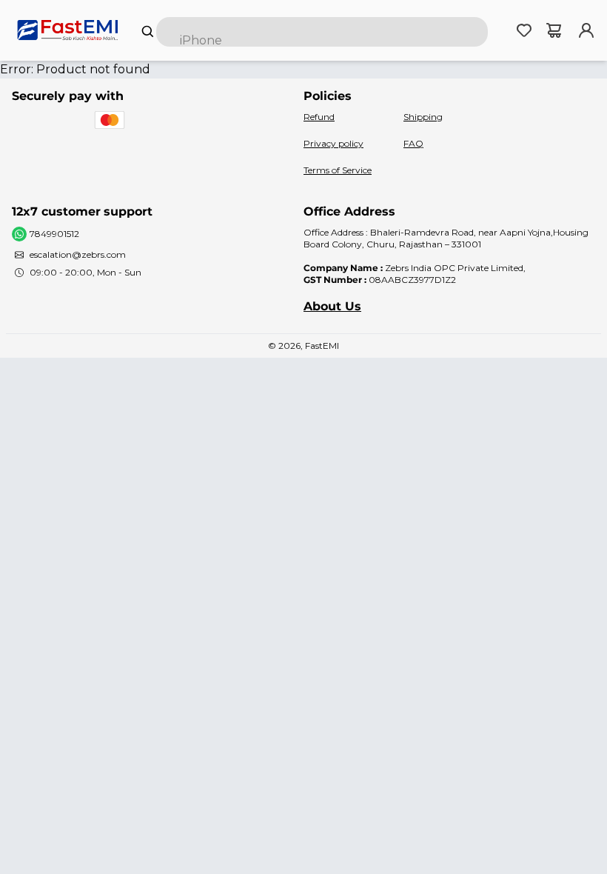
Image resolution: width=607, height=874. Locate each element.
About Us (332, 306)
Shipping (423, 116)
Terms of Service (338, 170)
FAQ (413, 143)
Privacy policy (333, 143)
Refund (319, 116)
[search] (322, 32)
